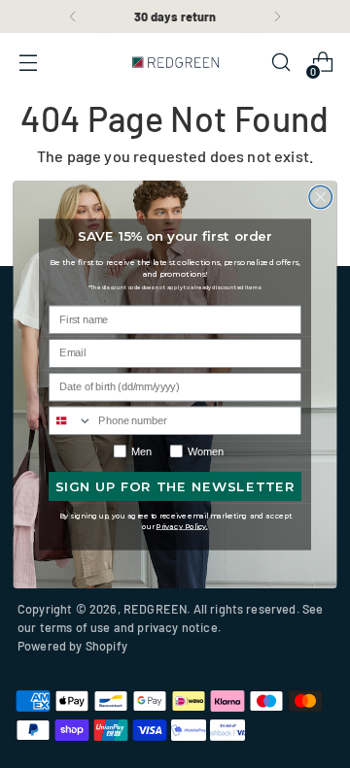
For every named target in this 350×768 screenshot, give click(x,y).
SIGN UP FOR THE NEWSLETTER (175, 486)
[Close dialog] (320, 196)
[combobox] (71, 420)
